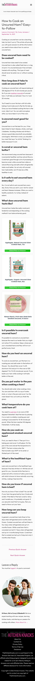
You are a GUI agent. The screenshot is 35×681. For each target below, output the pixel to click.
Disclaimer (17, 649)
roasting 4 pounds (17, 93)
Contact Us (17, 642)
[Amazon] (17, 250)
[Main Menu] (31, 5)
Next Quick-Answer (17, 555)
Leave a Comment (8, 32)
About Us (17, 639)
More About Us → (22, 622)
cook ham (13, 412)
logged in (13, 568)
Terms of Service (17, 647)
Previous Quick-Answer (17, 549)
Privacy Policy (17, 644)
